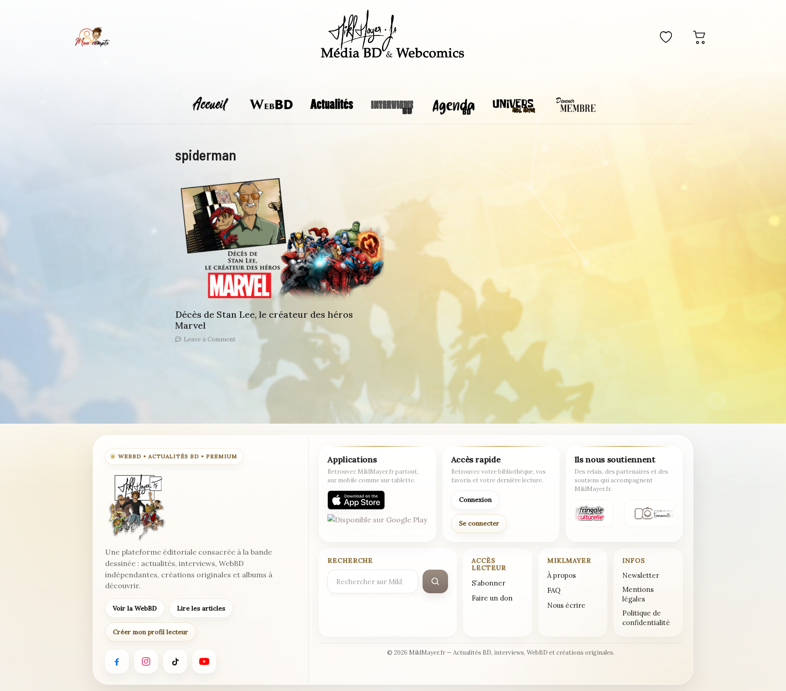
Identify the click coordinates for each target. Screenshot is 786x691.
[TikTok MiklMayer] (175, 661)
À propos (561, 575)
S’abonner (488, 583)
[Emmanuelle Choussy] (658, 513)
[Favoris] (666, 37)
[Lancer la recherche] (435, 581)
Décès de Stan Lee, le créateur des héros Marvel (264, 320)
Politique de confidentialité (646, 618)
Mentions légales (638, 594)
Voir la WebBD (135, 608)
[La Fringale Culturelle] (584, 513)
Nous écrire (566, 605)
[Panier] (699, 37)
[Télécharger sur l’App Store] (356, 500)
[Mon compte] (92, 36)
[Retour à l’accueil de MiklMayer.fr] (136, 507)
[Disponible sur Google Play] (377, 523)
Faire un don (492, 598)
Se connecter (479, 523)
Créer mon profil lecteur (150, 632)
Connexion (475, 500)
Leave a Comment (210, 339)
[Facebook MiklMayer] (117, 661)
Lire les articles (201, 608)
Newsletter (640, 575)
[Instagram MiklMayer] (146, 661)
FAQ (553, 590)
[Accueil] (393, 35)
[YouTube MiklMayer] (204, 661)
